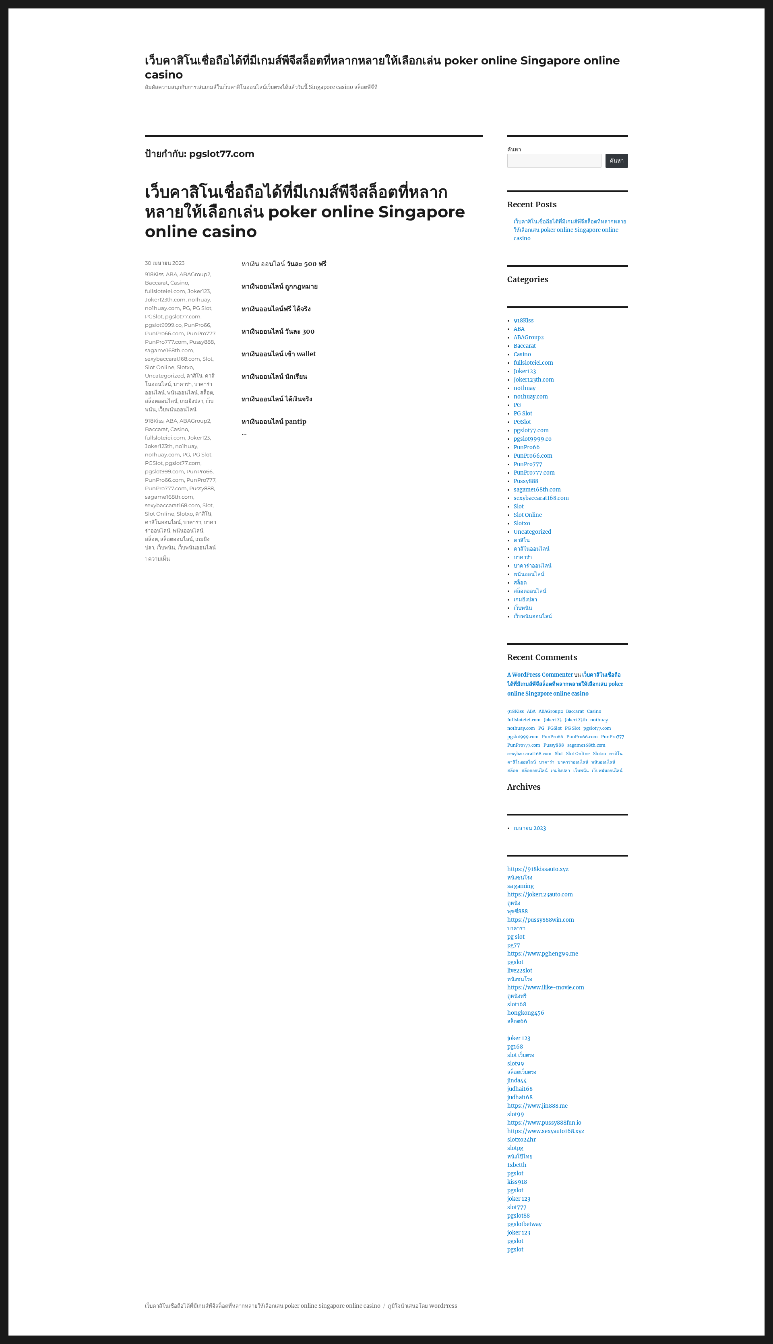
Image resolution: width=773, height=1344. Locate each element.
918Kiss (154, 274)
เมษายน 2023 (530, 828)
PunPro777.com (166, 342)
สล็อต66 (517, 1021)
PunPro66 (197, 325)
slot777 (517, 1207)
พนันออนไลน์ (182, 392)
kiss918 (517, 1182)
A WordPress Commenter (540, 674)
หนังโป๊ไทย (520, 1156)
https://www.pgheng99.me (542, 953)
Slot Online (159, 367)
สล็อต (206, 392)
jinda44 (517, 1080)
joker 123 (518, 1038)
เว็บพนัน (166, 547)
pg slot (516, 936)
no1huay (199, 299)
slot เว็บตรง (520, 1055)
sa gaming (520, 886)
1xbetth (517, 1165)
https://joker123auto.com (540, 894)
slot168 (516, 1004)
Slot (208, 358)
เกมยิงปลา (191, 401)
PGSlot (154, 316)
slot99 (515, 1063)
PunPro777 (200, 333)
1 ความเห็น (157, 558)
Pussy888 (201, 342)
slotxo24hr (521, 1139)
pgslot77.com (182, 316)
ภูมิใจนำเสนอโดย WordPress (422, 1306)
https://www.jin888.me (537, 1105)
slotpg (515, 1148)
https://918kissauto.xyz (537, 869)
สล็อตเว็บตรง (521, 1072)
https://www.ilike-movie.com (545, 987)
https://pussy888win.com (540, 920)
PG (186, 308)
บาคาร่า (183, 384)
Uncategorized (164, 375)
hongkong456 (525, 1013)
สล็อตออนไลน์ (161, 401)
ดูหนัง (513, 903)
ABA (171, 274)
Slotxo (185, 367)
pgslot (515, 962)
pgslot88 (518, 1215)
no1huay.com (162, 308)
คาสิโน (194, 375)
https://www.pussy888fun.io (544, 1122)
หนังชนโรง (519, 877)
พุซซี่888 (517, 911)
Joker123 (199, 291)
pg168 (515, 1046)
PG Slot (201, 308)
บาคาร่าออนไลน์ (533, 565)
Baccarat (156, 282)
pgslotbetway (524, 1224)
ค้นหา (514, 149)
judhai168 (520, 1089)
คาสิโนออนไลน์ (163, 522)
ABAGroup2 (195, 274)
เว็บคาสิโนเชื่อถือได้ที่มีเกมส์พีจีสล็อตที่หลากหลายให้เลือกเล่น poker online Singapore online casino (305, 211)
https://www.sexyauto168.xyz (545, 1131)
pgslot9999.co (163, 325)
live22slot (519, 970)
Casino (179, 282)
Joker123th (159, 446)
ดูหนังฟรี (517, 996)
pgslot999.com (164, 471)
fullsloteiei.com (165, 291)
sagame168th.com (169, 350)
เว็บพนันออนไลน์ (177, 409)
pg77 (513, 945)
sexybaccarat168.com (172, 358)
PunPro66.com (164, 333)
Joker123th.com (165, 299)
